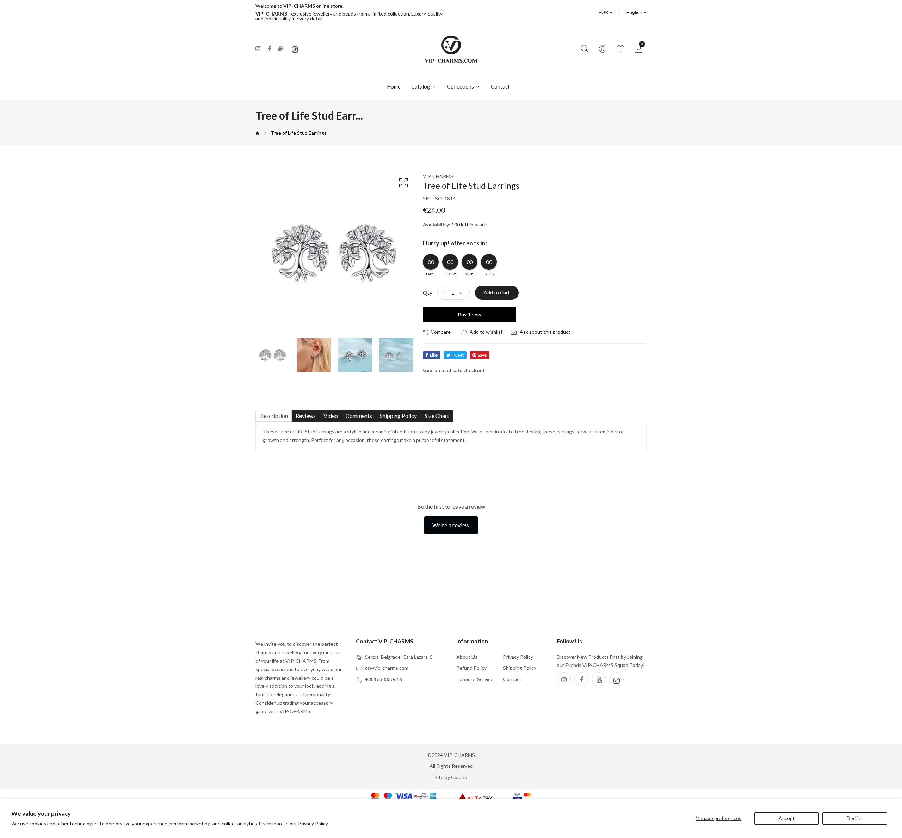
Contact (500, 86)
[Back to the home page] (257, 132)
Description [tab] (273, 415)
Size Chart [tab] (437, 415)
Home (394, 86)
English (634, 12)
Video (330, 415)
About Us (466, 657)
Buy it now (469, 314)
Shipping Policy (519, 668)
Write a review (451, 525)
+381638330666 (383, 679)
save (482, 355)
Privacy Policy (518, 657)
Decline (855, 818)
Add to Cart (497, 293)
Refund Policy (471, 668)
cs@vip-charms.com (386, 668)
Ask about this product (544, 332)
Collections (461, 86)
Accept (787, 818)
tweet (458, 355)
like (434, 355)
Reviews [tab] (306, 415)
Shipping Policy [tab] (398, 415)
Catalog (421, 86)
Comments (359, 415)
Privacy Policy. (313, 823)
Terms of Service (474, 679)
